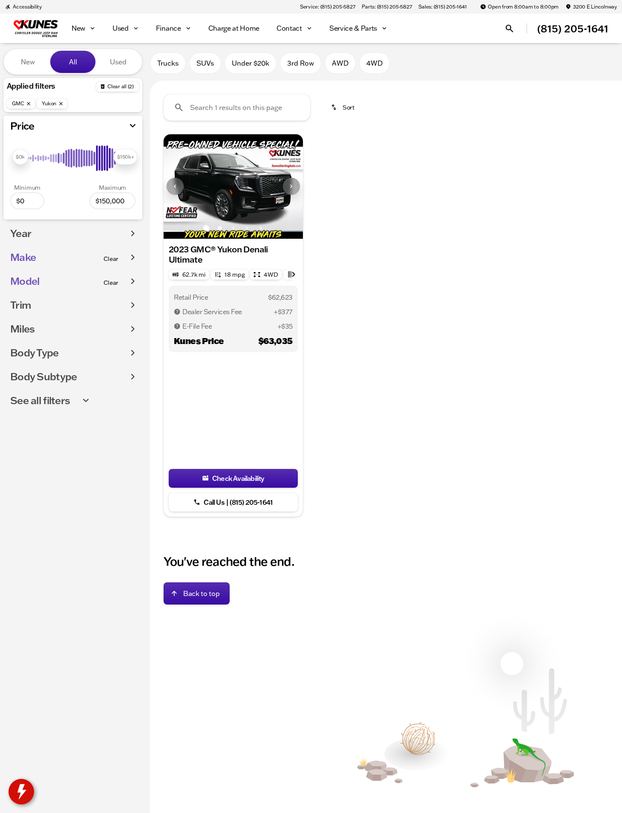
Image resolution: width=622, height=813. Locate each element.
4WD (374, 63)
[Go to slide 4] (247, 228)
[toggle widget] (21, 791)
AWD (340, 63)
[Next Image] (291, 186)
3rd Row (300, 63)
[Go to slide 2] (220, 228)
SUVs (205, 63)
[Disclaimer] (177, 311)
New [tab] (28, 62)
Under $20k (250, 63)
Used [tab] (118, 62)
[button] (174, 186)
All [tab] (73, 62)
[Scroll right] (293, 274)
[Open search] (509, 28)
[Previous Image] (175, 186)
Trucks (168, 63)
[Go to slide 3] (233, 228)
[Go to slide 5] (261, 228)
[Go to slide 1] (206, 228)
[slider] (20, 157)
